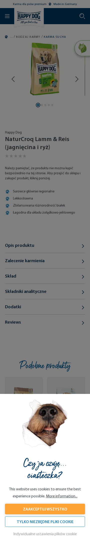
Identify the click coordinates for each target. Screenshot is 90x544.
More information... (62, 496)
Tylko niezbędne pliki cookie (45, 521)
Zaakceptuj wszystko (45, 509)
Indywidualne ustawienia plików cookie (45, 533)
